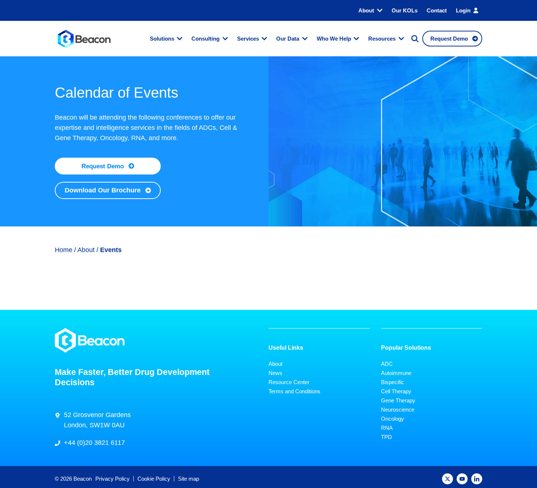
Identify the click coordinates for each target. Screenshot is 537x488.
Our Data (287, 38)
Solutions (162, 38)
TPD (386, 437)
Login (463, 10)
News (275, 373)
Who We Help (334, 38)
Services (248, 38)
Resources (382, 38)
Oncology (392, 419)
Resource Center (288, 382)
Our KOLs (405, 10)
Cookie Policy (153, 478)
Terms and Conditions (294, 391)
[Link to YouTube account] (462, 478)
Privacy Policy (112, 478)
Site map (188, 478)
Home (63, 250)
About (366, 10)
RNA (387, 428)
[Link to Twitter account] (447, 478)
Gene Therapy (398, 400)
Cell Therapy (396, 391)
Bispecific (392, 382)
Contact (437, 10)
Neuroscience (397, 409)
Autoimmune (396, 373)
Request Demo (102, 166)
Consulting (205, 38)
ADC (387, 364)
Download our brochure (103, 190)
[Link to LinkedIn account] (476, 478)
